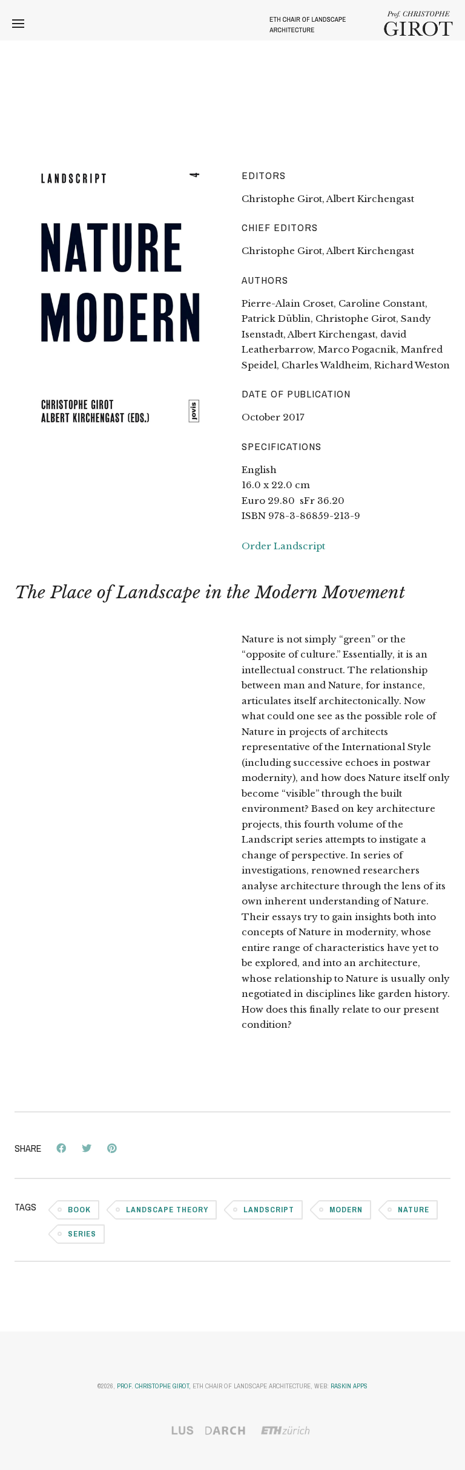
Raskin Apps (349, 1386)
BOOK (79, 1209)
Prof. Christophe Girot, (154, 1386)
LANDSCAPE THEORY (167, 1209)
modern (346, 1209)
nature (413, 1209)
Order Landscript (283, 546)
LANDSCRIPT (268, 1209)
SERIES (82, 1234)
